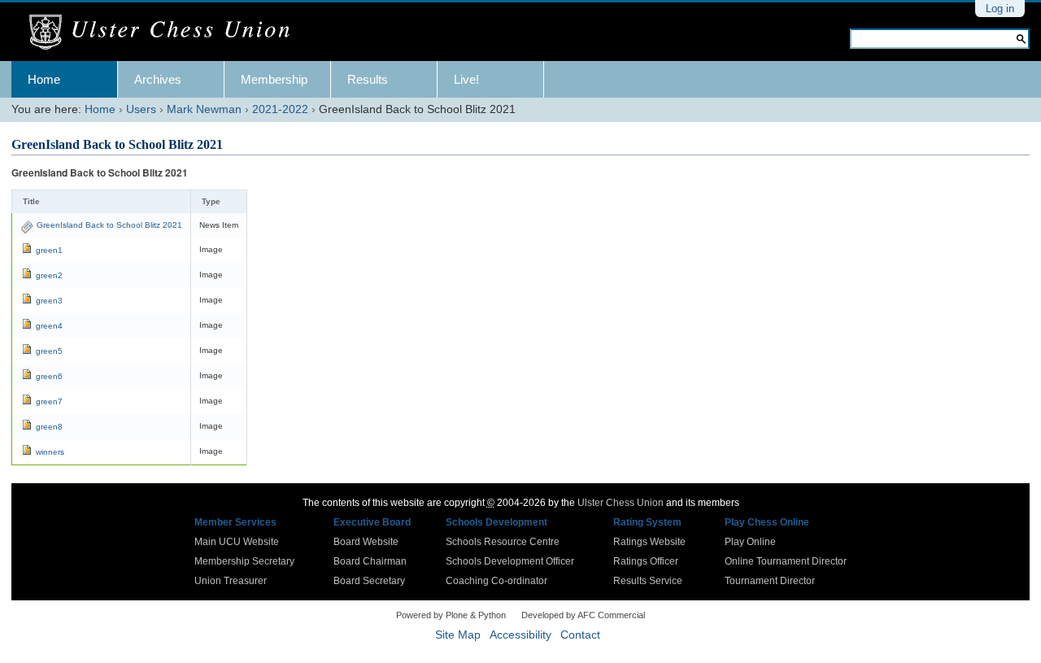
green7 (49, 401)
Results (367, 79)
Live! (466, 79)
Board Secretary (369, 581)
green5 (49, 351)
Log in (1000, 8)
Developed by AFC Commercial (583, 615)
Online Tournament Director (786, 561)
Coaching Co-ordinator (496, 581)
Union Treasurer (230, 581)
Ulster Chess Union (620, 502)
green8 (49, 426)
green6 (49, 376)
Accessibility (520, 635)
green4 (49, 325)
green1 (49, 250)
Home (44, 79)
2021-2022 (280, 109)
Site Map (458, 635)
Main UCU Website (236, 541)
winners (50, 451)
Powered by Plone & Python (451, 615)
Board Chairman (370, 561)
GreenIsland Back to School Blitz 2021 (109, 224)
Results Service (647, 581)
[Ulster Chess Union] (165, 32)
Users (141, 109)
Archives (157, 79)
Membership (274, 79)
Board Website (366, 541)
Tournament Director (770, 581)
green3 (49, 300)
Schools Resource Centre (503, 541)
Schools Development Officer (510, 561)
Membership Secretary (244, 561)
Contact (580, 635)
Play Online (750, 541)
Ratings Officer (645, 561)
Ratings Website (649, 541)
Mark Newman (204, 109)
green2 (49, 275)
